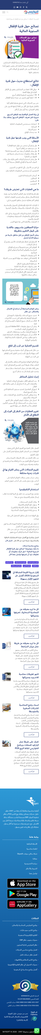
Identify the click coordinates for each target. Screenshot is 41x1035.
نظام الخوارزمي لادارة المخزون (27, 945)
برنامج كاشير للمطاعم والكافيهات (26, 959)
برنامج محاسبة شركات (30, 545)
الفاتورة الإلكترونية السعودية (27, 935)
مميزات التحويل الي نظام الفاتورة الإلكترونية (22, 964)
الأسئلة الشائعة (32, 844)
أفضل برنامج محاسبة (33, 562)
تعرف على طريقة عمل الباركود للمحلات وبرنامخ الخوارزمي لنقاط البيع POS (27, 745)
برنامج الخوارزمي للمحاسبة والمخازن (24, 925)
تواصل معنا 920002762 (19, 2)
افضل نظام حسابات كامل (28, 954)
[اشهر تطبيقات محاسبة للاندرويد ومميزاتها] (6, 677)
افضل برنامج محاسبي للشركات (26, 949)
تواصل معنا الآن (15, 554)
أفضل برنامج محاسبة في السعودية (25, 969)
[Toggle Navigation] (3, 12)
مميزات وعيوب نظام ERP (28, 940)
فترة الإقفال (35, 566)
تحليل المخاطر (9, 562)
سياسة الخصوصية (30, 863)
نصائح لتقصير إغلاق (16, 566)
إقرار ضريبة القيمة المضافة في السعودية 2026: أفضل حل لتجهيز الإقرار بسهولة (26, 575)
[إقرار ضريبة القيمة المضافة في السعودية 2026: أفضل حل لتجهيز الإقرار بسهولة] (6, 575)
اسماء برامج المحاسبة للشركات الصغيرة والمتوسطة (29, 708)
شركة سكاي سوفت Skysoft (27, 853)
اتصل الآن (9, 540)
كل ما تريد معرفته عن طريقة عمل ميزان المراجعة (26, 644)
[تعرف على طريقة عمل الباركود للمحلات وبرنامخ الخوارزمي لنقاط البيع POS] (6, 744)
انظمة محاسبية (32, 848)
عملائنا (35, 858)
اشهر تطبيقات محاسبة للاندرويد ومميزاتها (29, 675)
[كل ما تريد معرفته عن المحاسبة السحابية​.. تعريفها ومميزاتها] (6, 612)
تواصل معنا (33, 873)
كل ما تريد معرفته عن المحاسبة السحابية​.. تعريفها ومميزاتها (26, 612)
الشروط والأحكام (31, 868)
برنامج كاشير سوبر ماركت (28, 930)
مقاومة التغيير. (26, 566)
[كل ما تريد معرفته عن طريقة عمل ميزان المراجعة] (6, 646)
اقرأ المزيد (31, 602)
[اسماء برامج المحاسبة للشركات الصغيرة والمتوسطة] (6, 707)
